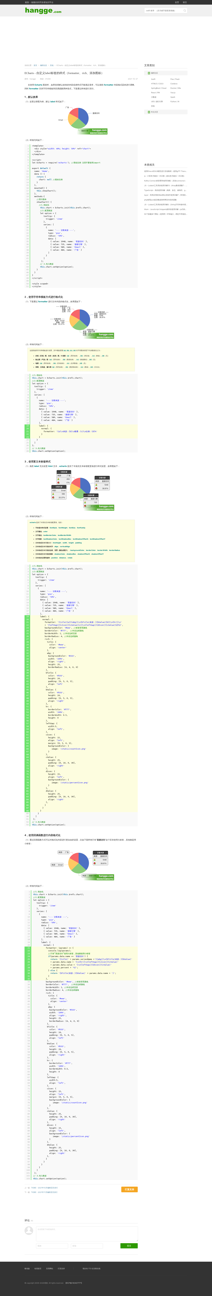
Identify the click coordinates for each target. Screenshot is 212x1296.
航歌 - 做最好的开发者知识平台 (39, 2)
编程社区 (154, 73)
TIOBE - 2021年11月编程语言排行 (44, 1192)
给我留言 (37, 1268)
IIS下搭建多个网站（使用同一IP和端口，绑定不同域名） (165, 214)
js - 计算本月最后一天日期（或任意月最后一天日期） (164, 176)
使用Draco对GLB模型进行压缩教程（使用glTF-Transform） (165, 171)
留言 (185, 2)
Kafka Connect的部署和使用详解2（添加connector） (165, 181)
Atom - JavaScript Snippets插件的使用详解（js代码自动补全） (165, 209)
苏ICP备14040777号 (73, 1283)
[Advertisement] (106, 39)
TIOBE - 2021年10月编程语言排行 (44, 1188)
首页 (177, 2)
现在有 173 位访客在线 (91, 1268)
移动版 (27, 1268)
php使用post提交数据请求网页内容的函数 (160, 200)
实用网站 (49, 1268)
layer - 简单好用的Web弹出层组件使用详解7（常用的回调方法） (165, 195)
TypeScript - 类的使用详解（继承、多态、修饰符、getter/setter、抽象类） (165, 190)
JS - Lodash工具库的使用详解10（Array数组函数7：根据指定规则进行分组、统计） (165, 185)
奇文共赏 (154, 112)
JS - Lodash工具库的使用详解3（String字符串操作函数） (165, 204)
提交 (129, 1245)
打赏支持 (61, 1268)
